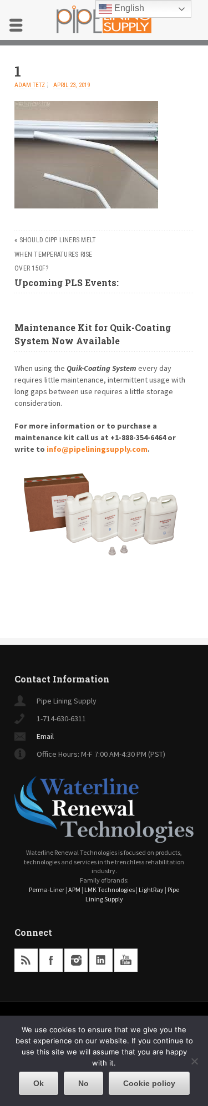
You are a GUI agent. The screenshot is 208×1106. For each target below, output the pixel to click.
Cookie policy (149, 1083)
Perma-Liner (46, 889)
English (128, 8)
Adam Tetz (29, 85)
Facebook (51, 960)
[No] (194, 1061)
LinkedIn (101, 960)
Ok (38, 1083)
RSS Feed (26, 960)
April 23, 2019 (71, 85)
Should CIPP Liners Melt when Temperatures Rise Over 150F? (55, 254)
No (83, 1083)
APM (74, 889)
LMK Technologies (109, 889)
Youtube (126, 960)
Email (45, 736)
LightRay (151, 889)
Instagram (76, 960)
